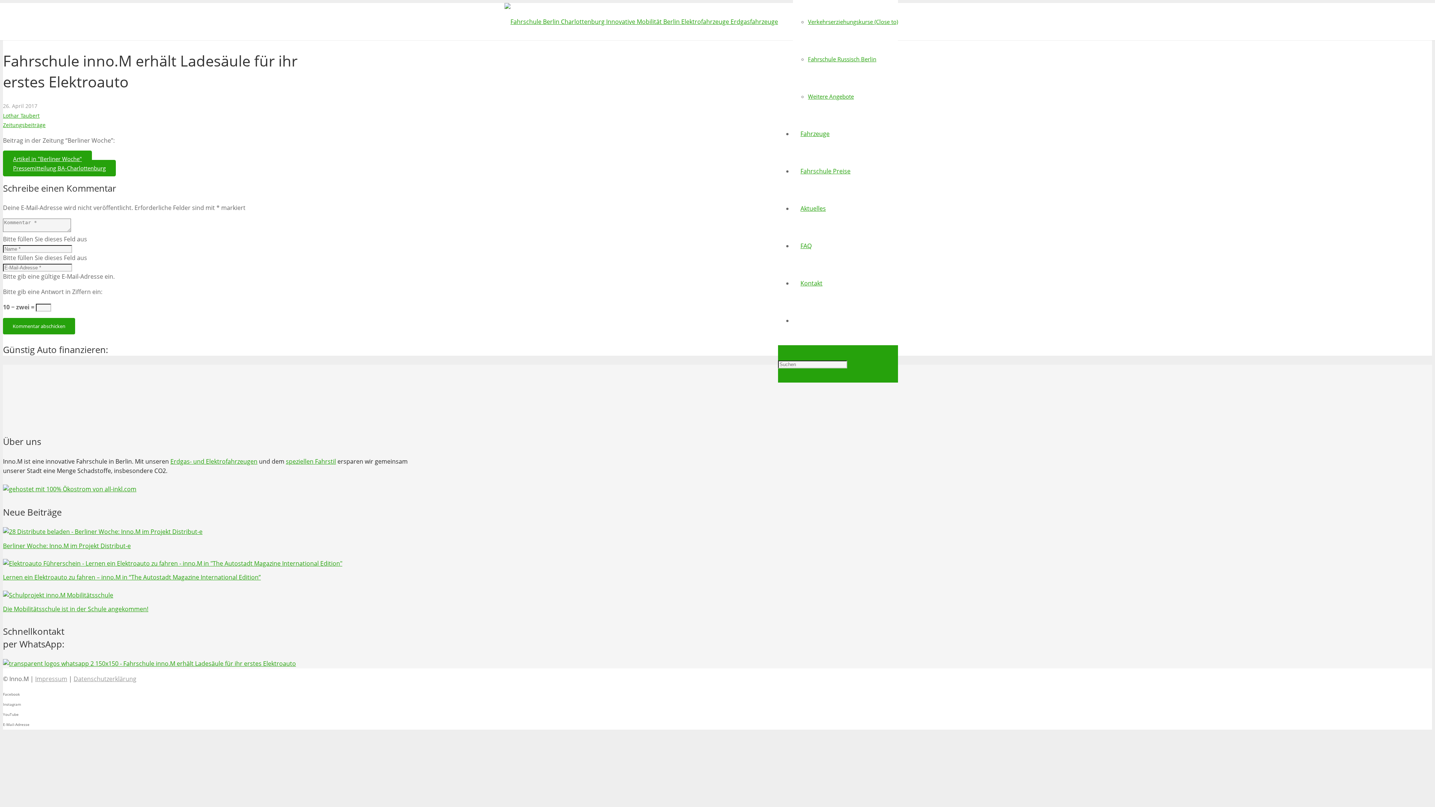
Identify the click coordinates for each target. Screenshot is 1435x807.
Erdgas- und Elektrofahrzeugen (213, 461)
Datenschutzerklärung (105, 679)
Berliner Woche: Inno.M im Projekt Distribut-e (67, 546)
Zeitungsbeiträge (24, 125)
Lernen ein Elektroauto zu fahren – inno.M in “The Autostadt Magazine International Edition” (132, 577)
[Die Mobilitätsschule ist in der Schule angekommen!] (58, 595)
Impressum (51, 679)
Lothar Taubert (21, 115)
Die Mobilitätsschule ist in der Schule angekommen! (75, 609)
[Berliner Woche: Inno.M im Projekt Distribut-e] (103, 532)
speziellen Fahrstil (311, 461)
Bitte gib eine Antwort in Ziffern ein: (52, 292)
